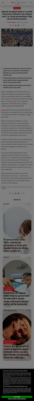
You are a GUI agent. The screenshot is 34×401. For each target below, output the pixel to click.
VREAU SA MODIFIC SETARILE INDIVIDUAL (17, 398)
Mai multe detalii (8, 376)
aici (17, 381)
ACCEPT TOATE (17, 396)
